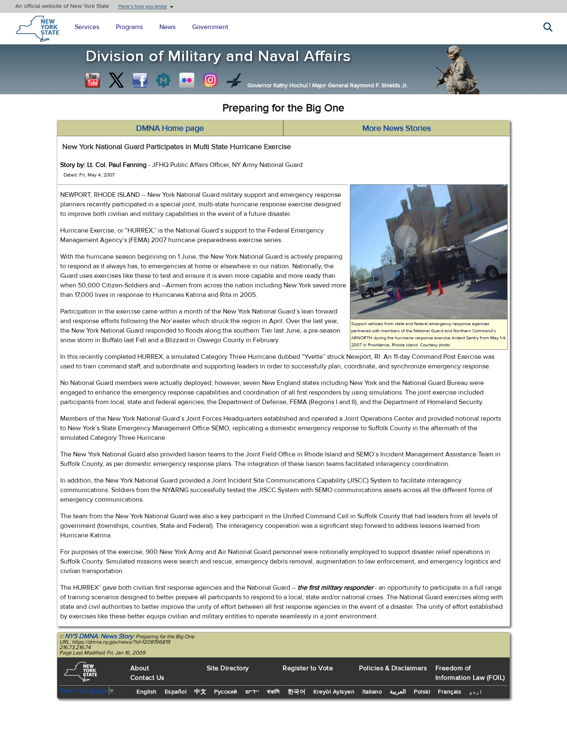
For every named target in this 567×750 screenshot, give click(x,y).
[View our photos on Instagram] (210, 80)
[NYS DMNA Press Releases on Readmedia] (163, 80)
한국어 (297, 692)
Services (87, 27)
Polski (422, 692)
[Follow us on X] (116, 80)
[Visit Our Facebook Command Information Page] (139, 80)
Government (210, 27)
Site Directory (228, 668)
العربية (398, 692)
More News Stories (396, 128)
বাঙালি (273, 692)
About (139, 668)
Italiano (372, 692)
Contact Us (147, 678)
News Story (116, 636)
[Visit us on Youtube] (92, 80)
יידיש (252, 692)
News (167, 27)
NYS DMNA (81, 636)
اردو (475, 692)
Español (176, 692)
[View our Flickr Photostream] (186, 80)
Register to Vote (308, 668)
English (147, 692)
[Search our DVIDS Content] (234, 80)
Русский (225, 692)
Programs (129, 27)
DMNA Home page (170, 128)
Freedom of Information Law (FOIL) (470, 673)
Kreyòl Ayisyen (333, 692)
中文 (200, 692)
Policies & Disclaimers (393, 668)
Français (449, 692)
